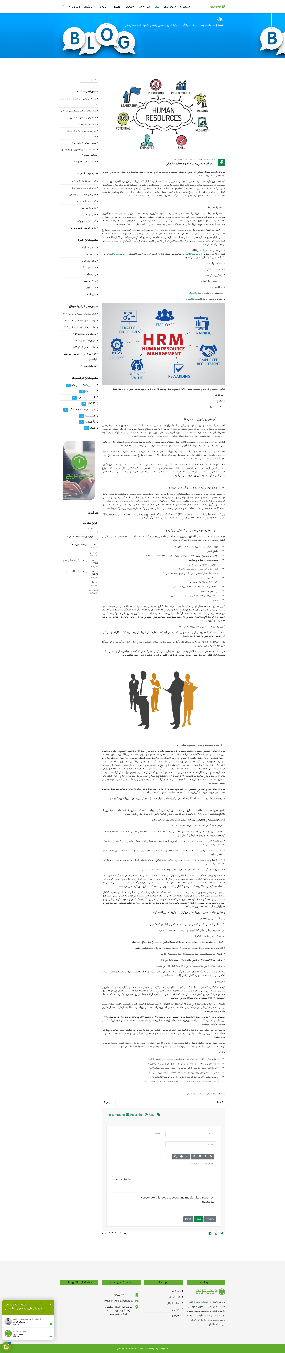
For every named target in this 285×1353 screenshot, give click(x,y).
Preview (209, 1219)
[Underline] (200, 1156)
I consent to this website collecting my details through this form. (177, 1200)
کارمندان (87, 422)
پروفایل (88, 7)
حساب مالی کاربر (173, 1303)
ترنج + (103, 7)
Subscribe (136, 1115)
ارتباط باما (74, 7)
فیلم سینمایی (84, 397)
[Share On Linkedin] (210, 1233)
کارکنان (89, 403)
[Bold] (211, 1156)
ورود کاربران (175, 1291)
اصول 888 (145, 7)
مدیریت (214, 250)
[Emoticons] (181, 1156)
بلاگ (157, 7)
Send (198, 1219)
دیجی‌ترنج (176, 1315)
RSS (151, 1115)
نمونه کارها (170, 7)
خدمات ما (185, 7)
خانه (195, 25)
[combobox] (89, 80)
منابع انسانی (203, 250)
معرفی (128, 7)
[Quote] (187, 1156)
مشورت (197, 1302)
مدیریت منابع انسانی (195, 1093)
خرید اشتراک (174, 1297)
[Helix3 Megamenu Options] (64, 6)
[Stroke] (194, 1156)
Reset (188, 1219)
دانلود (117, 7)
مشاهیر (87, 415)
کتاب (90, 428)
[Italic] (205, 1156)
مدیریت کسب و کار (81, 385)
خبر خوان (176, 1309)
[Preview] (175, 1156)
